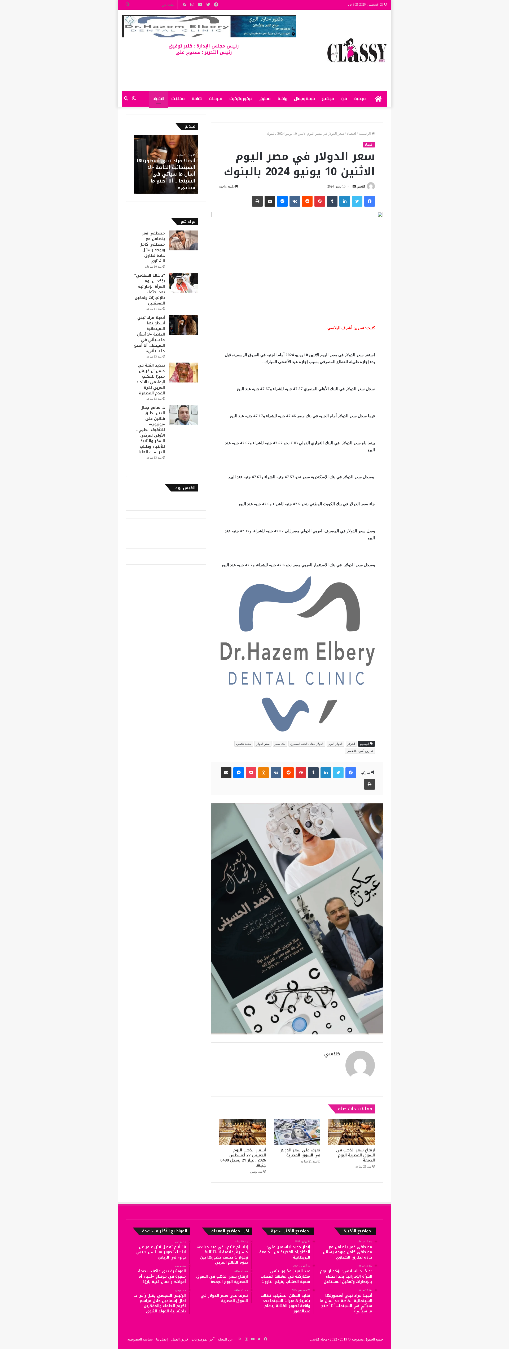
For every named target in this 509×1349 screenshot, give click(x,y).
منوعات (215, 99)
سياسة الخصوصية (140, 1339)
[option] (166, 164)
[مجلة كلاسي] (357, 50)
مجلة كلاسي (243, 743)
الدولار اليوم (335, 743)
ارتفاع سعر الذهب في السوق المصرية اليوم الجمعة (355, 1155)
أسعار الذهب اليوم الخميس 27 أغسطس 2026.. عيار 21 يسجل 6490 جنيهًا (243, 1158)
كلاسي (361, 186)
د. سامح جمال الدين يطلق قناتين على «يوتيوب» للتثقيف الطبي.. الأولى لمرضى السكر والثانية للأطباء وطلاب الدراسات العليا (150, 430)
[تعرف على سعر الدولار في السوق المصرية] (297, 1132)
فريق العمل (179, 1339)
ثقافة (196, 99)
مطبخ (265, 99)
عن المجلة (225, 1339)
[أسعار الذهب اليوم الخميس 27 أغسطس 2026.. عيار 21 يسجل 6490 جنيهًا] (242, 1132)
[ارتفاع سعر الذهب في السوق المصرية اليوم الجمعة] (351, 1132)
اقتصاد (158, 99)
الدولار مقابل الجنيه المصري (306, 743)
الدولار (351, 743)
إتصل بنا (162, 1339)
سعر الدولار (263, 743)
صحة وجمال (304, 99)
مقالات (178, 99)
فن (344, 99)
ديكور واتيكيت (241, 99)
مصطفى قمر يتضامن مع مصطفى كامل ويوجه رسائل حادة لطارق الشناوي (152, 247)
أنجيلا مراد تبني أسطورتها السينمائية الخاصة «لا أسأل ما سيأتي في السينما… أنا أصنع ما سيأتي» (166, 174)
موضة (360, 99)
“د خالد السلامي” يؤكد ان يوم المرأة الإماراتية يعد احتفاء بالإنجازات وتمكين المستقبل (149, 289)
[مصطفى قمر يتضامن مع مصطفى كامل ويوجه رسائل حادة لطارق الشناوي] (183, 240)
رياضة (282, 99)
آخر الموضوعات (202, 1339)
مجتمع (328, 99)
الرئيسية (365, 134)
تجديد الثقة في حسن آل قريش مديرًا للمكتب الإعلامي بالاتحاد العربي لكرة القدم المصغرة (150, 379)
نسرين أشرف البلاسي (360, 750)
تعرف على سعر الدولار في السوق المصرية (300, 1153)
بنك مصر (280, 743)
